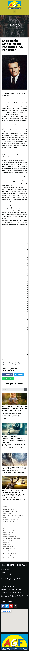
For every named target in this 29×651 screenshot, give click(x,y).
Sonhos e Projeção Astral (9, 552)
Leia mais (19, 596)
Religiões (12, 365)
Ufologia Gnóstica (7, 557)
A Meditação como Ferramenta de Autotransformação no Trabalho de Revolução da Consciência (14, 408)
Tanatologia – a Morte (8, 554)
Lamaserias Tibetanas (9, 527)
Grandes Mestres (7, 523)
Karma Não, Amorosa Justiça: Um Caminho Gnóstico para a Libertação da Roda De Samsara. (14, 492)
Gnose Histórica (7, 521)
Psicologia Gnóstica (8, 540)
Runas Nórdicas (7, 546)
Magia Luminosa (7, 530)
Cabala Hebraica (7, 513)
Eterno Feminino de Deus (9, 517)
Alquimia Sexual (7, 509)
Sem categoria (7, 550)
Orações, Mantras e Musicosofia (11, 538)
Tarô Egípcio (6, 555)
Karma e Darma (7, 525)
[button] (14, 11)
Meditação (6, 534)
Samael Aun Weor (20, 365)
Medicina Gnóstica (8, 532)
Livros (4, 529)
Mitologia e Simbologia (15, 363)
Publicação (6, 365)
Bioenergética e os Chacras (10, 511)
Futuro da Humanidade (9, 519)
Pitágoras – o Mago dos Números (14, 467)
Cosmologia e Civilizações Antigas (12, 361)
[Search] (25, 389)
